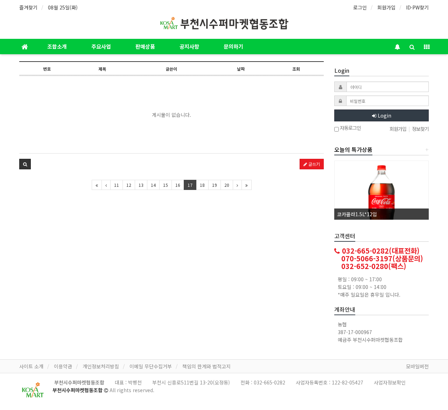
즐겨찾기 (28, 7)
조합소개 (57, 46)
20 (226, 185)
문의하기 (233, 46)
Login (383, 115)
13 (141, 185)
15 (165, 185)
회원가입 (386, 7)
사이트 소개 (31, 366)
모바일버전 (417, 366)
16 (177, 185)
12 (128, 185)
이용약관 (63, 366)
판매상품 (145, 46)
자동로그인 (350, 128)
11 (116, 185)
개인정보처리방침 (101, 366)
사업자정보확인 (390, 382)
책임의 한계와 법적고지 (206, 366)
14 (153, 185)
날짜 (241, 69)
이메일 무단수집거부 (151, 366)
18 (202, 185)
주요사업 (101, 46)
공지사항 (189, 46)
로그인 (360, 7)
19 (214, 185)
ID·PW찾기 (417, 7)
